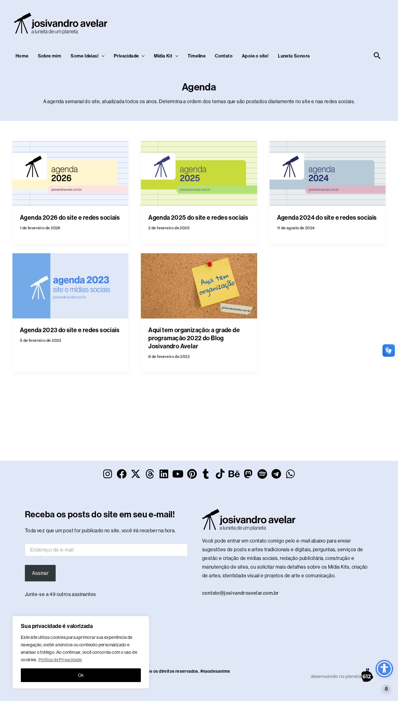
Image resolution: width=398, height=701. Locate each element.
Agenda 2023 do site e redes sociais (69, 330)
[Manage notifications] (386, 689)
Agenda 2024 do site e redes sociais (327, 217)
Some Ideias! (85, 56)
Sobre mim (50, 56)
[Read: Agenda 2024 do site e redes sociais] (328, 173)
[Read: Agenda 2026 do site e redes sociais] (70, 173)
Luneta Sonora (294, 56)
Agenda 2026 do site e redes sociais (70, 217)
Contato (224, 56)
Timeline (196, 56)
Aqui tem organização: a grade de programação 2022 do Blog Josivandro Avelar (194, 338)
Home (22, 56)
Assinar (40, 573)
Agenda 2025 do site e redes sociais (198, 217)
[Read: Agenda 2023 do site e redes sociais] (70, 285)
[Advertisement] (269, 22)
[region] (80, 652)
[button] (101, 56)
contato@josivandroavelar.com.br (240, 593)
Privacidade (126, 56)
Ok (81, 675)
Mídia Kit (163, 56)
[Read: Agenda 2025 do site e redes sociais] (199, 173)
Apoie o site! (255, 56)
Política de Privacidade (60, 659)
